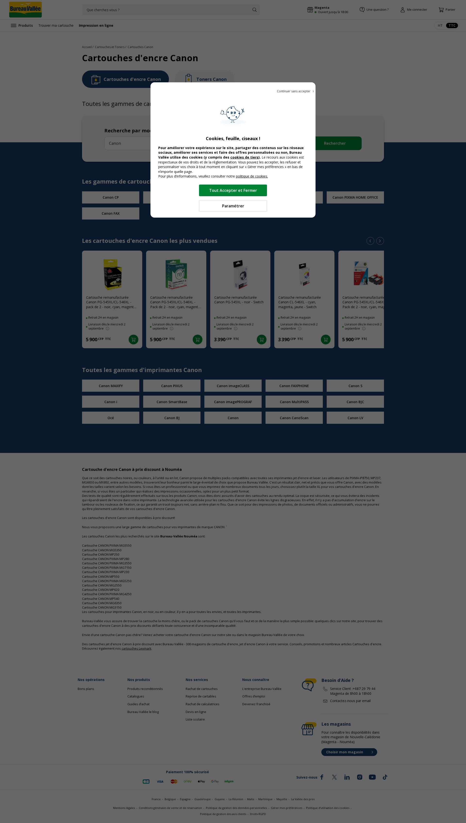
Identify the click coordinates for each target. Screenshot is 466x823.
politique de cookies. (252, 176)
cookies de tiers (244, 157)
